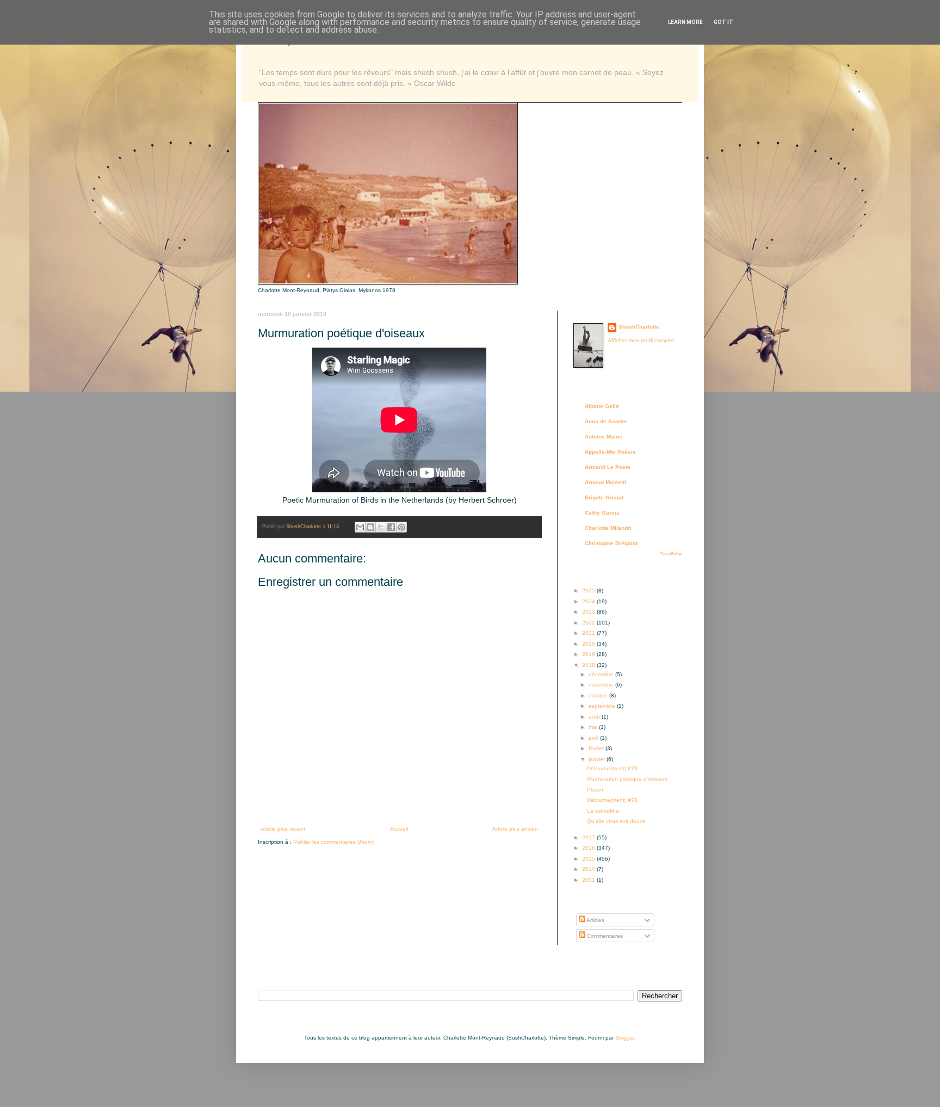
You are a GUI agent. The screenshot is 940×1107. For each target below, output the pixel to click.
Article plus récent (283, 829)
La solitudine (603, 811)
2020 (589, 644)
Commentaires (604, 936)
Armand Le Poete (607, 467)
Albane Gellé (602, 406)
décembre (602, 674)
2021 (589, 633)
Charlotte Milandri (608, 528)
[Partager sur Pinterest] (401, 527)
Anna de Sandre (606, 421)
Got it (723, 22)
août (595, 717)
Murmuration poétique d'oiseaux (627, 779)
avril (594, 738)
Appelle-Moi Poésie (610, 452)
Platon (595, 790)
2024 (589, 601)
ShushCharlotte (639, 327)
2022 (589, 623)
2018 (589, 665)
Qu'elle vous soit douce (616, 821)
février (597, 748)
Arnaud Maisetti (605, 482)
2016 (589, 848)
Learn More (685, 22)
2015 (589, 859)
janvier (598, 759)
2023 (589, 612)
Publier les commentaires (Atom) (333, 842)
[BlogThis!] (370, 527)
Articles (594, 920)
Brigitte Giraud (604, 497)
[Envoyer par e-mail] (360, 527)
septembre (603, 706)
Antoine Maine (603, 437)
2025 (589, 590)
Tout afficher (671, 554)
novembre (602, 685)
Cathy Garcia (602, 513)
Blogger (624, 1038)
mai (594, 727)
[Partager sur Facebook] (391, 527)
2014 (589, 869)
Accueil (399, 829)
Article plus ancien (515, 829)
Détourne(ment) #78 (612, 800)
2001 (589, 880)
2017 (589, 837)
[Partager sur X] (380, 527)
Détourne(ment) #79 (612, 768)
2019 (589, 654)
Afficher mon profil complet (641, 340)
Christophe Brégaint (611, 543)
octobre (599, 695)
